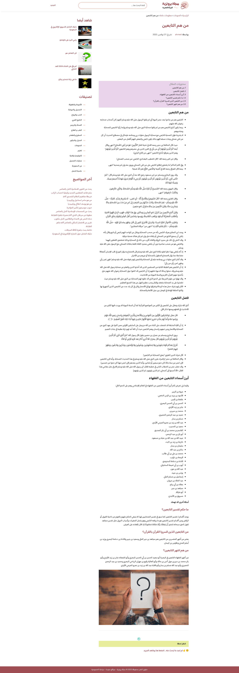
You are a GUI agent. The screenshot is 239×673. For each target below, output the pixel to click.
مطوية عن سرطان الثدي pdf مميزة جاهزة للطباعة (71, 215)
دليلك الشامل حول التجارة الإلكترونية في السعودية (72, 234)
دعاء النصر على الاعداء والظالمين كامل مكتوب (73, 219)
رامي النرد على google (68, 40)
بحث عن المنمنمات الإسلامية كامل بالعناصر (74, 211)
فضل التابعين (178, 91)
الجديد (53, 5)
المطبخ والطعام (75, 135)
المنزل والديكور (76, 140)
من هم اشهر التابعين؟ (175, 104)
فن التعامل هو (71, 53)
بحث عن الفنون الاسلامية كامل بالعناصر (75, 189)
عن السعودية (77, 166)
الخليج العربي (77, 120)
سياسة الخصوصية (97, 669)
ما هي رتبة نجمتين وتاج (68, 79)
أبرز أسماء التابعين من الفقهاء (172, 94)
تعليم (80, 150)
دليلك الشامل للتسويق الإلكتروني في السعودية (64, 28)
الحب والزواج (77, 115)
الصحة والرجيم (76, 125)
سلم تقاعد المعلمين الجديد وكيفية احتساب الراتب (71, 193)
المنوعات (78, 145)
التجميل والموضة (75, 110)
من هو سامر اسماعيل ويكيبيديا (79, 200)
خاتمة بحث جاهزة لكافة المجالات (78, 230)
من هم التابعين (178, 88)
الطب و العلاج (76, 130)
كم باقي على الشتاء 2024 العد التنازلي (66, 68)
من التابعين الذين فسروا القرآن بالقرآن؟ (168, 101)
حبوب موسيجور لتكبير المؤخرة (79, 208)
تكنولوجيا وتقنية (76, 156)
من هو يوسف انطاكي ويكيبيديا (80, 204)
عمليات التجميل (75, 161)
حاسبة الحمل (77, 171)
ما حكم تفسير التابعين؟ (174, 98)
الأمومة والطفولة (75, 104)
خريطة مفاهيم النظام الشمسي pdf (77, 197)
